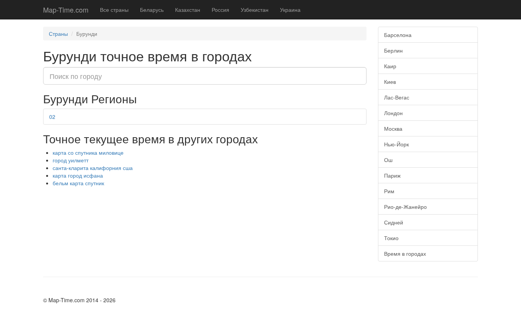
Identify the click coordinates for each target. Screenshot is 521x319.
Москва (393, 128)
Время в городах (405, 253)
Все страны (114, 9)
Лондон (393, 113)
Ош (388, 160)
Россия (220, 9)
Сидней (393, 222)
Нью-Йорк (396, 144)
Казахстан (187, 9)
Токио (391, 238)
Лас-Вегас (396, 97)
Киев (390, 81)
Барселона (398, 34)
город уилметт (70, 160)
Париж (392, 175)
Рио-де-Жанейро (405, 206)
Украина (290, 9)
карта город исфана (78, 175)
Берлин (393, 50)
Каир (390, 66)
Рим (389, 191)
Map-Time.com (65, 9)
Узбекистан (255, 9)
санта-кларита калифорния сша (93, 168)
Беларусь (152, 9)
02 (52, 116)
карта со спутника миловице (88, 152)
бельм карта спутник (78, 183)
